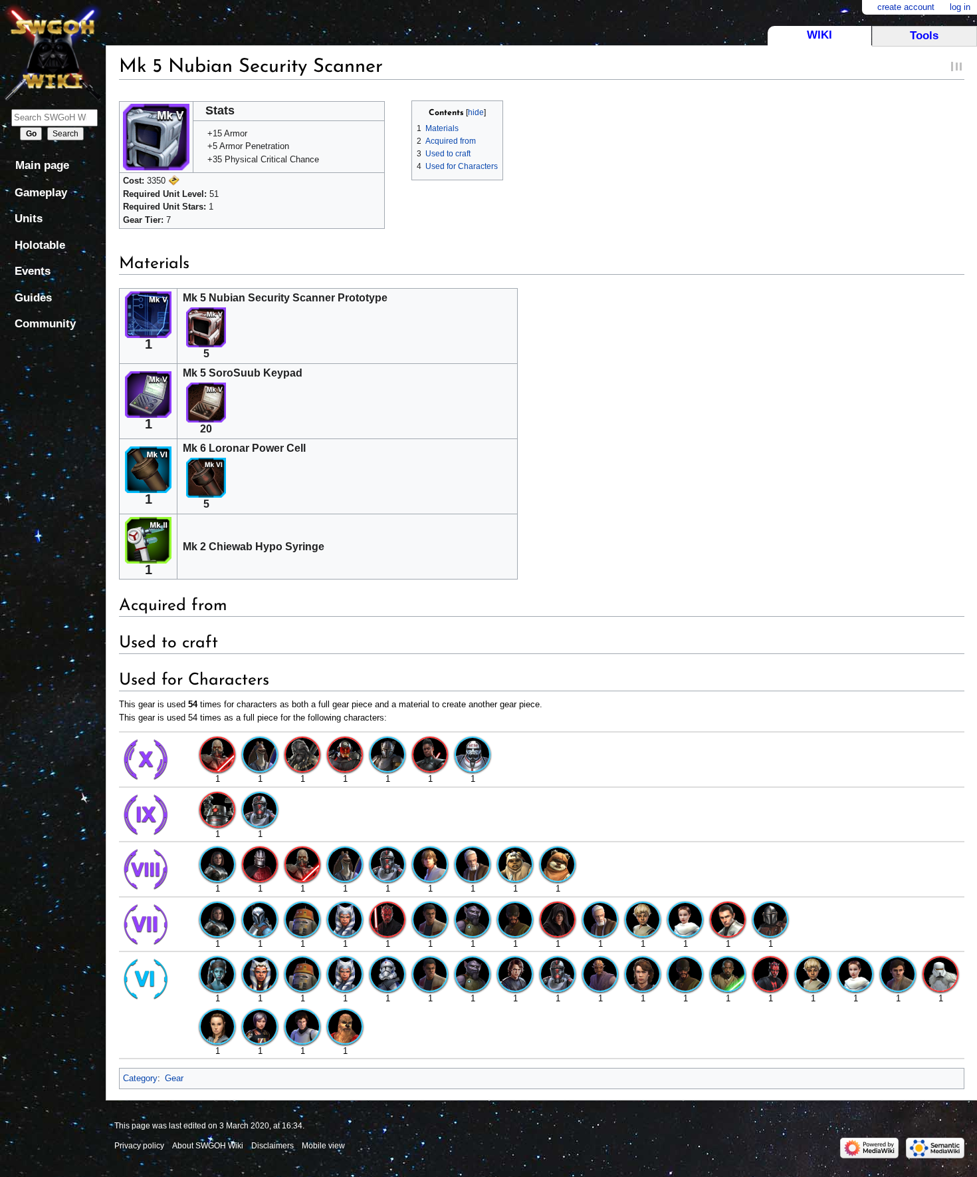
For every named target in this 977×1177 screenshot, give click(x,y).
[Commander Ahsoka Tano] (345, 919)
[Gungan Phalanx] (260, 754)
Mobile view (323, 1145)
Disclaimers (272, 1145)
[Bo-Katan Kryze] (260, 919)
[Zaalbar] (345, 1026)
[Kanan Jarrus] (515, 919)
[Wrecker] (472, 754)
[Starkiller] (728, 919)
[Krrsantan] (302, 754)
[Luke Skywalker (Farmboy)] (430, 864)
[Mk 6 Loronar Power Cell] (148, 468)
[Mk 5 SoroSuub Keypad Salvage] (206, 402)
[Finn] (430, 919)
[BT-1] (217, 809)
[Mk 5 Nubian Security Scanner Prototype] (148, 313)
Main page (42, 165)
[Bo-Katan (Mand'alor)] (217, 864)
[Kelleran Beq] (728, 974)
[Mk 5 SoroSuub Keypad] (148, 393)
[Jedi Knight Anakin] (643, 974)
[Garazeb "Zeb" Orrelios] (472, 919)
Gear (174, 1078)
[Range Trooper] (940, 974)
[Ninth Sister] (345, 754)
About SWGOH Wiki (207, 1145)
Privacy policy (139, 1145)
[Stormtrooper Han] (302, 1026)
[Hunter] (260, 809)
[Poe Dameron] (898, 974)
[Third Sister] (430, 754)
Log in (960, 7)
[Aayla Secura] (217, 974)
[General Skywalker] (515, 974)
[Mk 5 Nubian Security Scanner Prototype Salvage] (206, 327)
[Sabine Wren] (260, 1026)
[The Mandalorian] (770, 919)
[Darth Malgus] (217, 754)
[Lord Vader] (558, 919)
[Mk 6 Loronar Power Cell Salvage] (206, 477)
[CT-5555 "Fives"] (387, 974)
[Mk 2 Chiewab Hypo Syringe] (148, 539)
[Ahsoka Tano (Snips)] (260, 974)
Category (140, 1078)
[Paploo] (515, 864)
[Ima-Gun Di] (600, 974)
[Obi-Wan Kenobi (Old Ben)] (472, 864)
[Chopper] (302, 919)
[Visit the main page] (53, 51)
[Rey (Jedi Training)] (217, 1026)
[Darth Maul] (387, 919)
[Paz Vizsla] (387, 754)
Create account (905, 7)
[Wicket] (558, 864)
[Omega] (643, 919)
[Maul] (770, 974)
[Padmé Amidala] (685, 919)
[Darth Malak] (260, 864)
